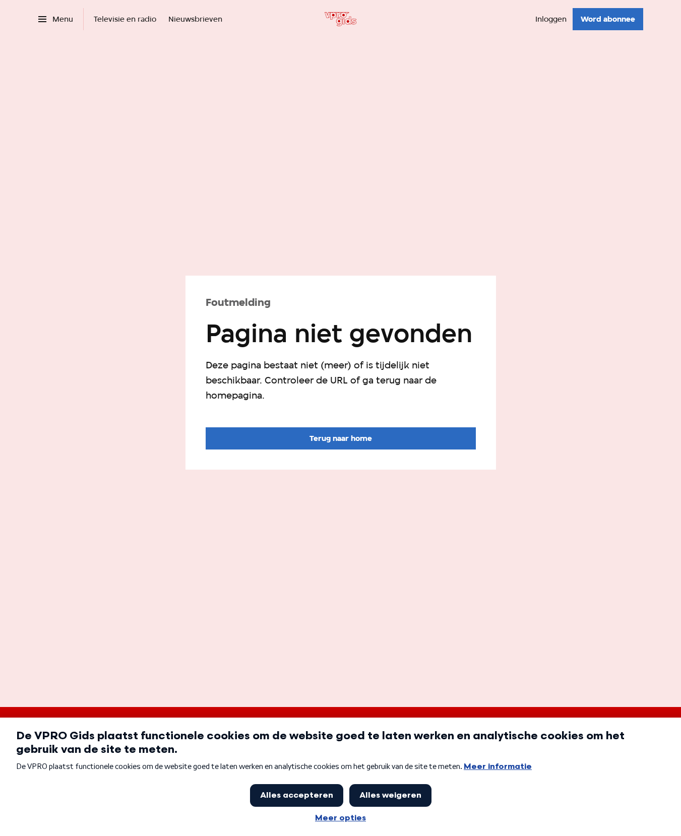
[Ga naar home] (340, 19)
